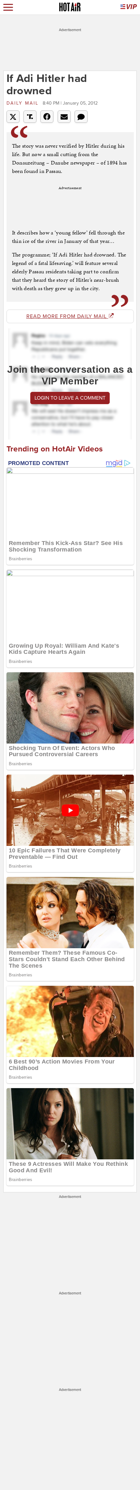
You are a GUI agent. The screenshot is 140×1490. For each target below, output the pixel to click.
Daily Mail (24, 103)
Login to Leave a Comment (70, 398)
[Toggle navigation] (8, 7)
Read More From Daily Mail (67, 316)
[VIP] (128, 7)
